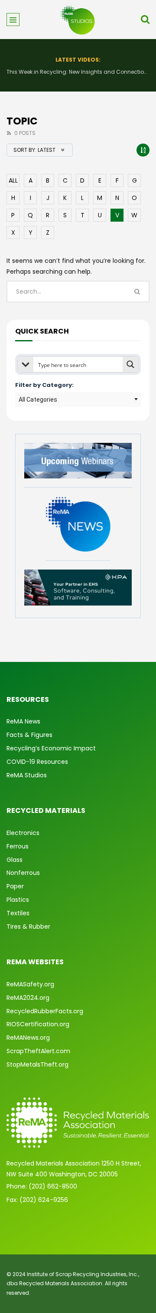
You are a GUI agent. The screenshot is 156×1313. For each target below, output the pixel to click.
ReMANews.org (28, 1037)
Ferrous (17, 846)
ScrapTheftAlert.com (38, 1051)
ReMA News (23, 721)
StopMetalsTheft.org (37, 1064)
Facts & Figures (29, 734)
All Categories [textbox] (38, 399)
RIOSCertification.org (37, 1024)
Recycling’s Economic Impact (51, 748)
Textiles (17, 913)
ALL (13, 180)
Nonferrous (23, 872)
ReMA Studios (26, 775)
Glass (14, 859)
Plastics (17, 899)
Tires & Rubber (28, 926)
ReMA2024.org (27, 997)
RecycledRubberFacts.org (44, 1011)
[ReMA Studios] (78, 19)
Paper (15, 886)
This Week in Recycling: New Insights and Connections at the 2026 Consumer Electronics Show (78, 71)
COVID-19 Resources (37, 761)
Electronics (22, 832)
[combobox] (78, 399)
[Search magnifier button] (130, 364)
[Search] (145, 19)
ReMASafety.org (30, 984)
